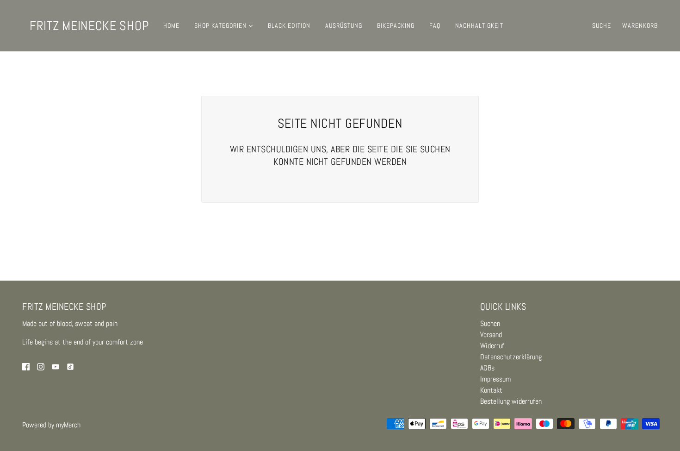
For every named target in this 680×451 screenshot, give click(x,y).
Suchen (490, 323)
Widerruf (492, 346)
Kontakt (491, 390)
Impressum (495, 379)
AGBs (487, 368)
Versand (491, 334)
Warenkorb (640, 25)
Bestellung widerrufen (511, 401)
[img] (26, 366)
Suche (601, 25)
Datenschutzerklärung (511, 357)
